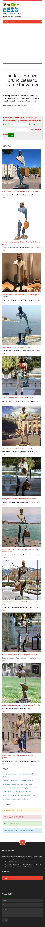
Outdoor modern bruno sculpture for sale (17, 398)
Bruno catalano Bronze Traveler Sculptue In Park (20, 191)
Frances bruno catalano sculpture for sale (17, 448)
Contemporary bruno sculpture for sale (16, 347)
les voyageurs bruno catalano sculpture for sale (19, 499)
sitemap (28, 867)
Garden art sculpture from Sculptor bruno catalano (20, 654)
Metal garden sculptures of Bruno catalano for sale (21, 705)
